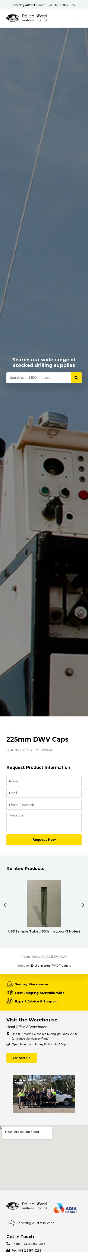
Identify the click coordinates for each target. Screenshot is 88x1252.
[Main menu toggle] (77, 18)
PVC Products (61, 965)
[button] (4, 905)
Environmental (40, 965)
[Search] (76, 377)
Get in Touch (20, 1236)
